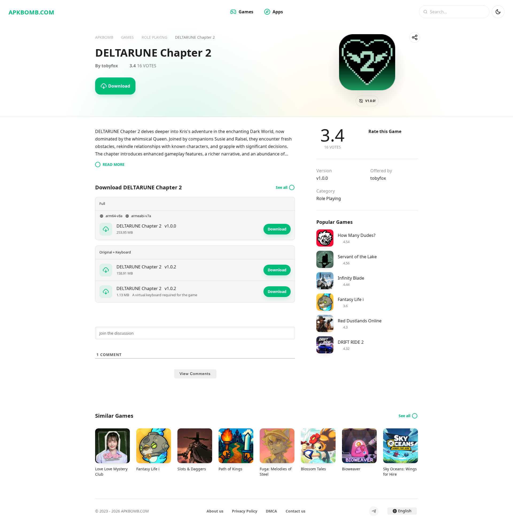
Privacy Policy (244, 511)
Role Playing (328, 198)
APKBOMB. (31, 12)
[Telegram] (374, 511)
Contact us (295, 511)
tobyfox (378, 178)
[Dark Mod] (498, 11)
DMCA (271, 511)
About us (215, 511)
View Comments (195, 374)
